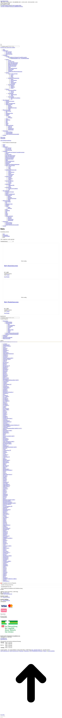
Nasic (4, 472)
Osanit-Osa (5, 488)
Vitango (5, 571)
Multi (4, 467)
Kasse (10, 140)
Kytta (4, 449)
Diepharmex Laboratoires (8, 392)
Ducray (5, 402)
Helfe (4, 434)
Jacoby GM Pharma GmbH (8, 441)
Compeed (5, 388)
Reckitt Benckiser (6, 509)
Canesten (5, 382)
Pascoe (4, 493)
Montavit (5, 466)
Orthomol (5, 487)
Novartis (5, 478)
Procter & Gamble (7, 504)
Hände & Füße (10, 329)
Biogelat (5, 372)
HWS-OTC (5, 438)
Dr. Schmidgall (6, 400)
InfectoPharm (6, 439)
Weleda (4, 574)
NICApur (5, 475)
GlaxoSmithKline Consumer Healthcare (11, 425)
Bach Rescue (6, 362)
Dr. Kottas (5, 398)
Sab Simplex (5, 517)
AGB (30, 650)
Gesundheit (5, 336)
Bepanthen (5, 366)
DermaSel (5, 389)
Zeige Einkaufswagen (4, 140)
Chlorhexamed (6, 387)
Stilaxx (4, 541)
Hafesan (5, 429)
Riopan (4, 515)
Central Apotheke (7, 384)
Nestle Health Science (7, 474)
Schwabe (5, 527)
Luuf (4, 458)
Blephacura (5, 375)
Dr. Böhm (5, 395)
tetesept (4, 554)
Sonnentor (5, 537)
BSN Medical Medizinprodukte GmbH (11, 380)
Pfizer (4, 498)
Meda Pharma (6, 462)
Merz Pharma (6, 465)
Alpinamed (5, 352)
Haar (9, 328)
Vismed (5, 570)
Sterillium (5, 540)
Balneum (5, 363)
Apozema (5, 356)
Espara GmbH (6, 409)
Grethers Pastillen (6, 426)
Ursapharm (5, 562)
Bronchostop (6, 378)
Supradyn (5, 543)
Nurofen (5, 479)
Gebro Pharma (6, 420)
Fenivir (4, 415)
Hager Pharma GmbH (7, 430)
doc (4, 394)
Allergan (5, 349)
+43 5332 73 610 (3, 6)
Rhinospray (5, 512)
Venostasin (5, 564)
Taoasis (4, 549)
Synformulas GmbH (7, 545)
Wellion (5, 575)
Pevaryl (5, 497)
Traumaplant (5, 559)
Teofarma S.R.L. (6, 552)
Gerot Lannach (6, 423)
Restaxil (5, 511)
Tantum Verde (6, 548)
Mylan (4, 471)
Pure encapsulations (7, 506)
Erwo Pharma (6, 408)
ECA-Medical (6, 405)
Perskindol (5, 495)
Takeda (4, 546)
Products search (5, 46)
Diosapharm (5, 393)
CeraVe (5, 385)
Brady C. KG (6, 377)
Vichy (4, 568)
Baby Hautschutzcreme (11, 265)
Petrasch (5, 496)
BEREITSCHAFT (19, 6)
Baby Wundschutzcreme (11, 302)
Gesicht (9, 327)
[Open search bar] (1, 44)
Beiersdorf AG (6, 365)
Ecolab (4, 406)
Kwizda (5, 448)
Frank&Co (5, 417)
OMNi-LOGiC (6, 486)
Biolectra (5, 373)
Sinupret (5, 534)
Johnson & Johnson (7, 442)
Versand (7, 274)
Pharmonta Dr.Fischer (7, 501)
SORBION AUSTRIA (7, 538)
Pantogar (5, 492)
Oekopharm (6, 482)
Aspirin (5, 360)
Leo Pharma (5, 454)
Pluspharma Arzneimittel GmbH (9, 503)
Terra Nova (5, 553)
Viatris (4, 566)
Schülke (5, 526)
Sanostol (5, 522)
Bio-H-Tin (5, 370)
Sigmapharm (6, 529)
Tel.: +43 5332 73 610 (35, 649)
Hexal (4, 437)
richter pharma (6, 514)
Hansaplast (5, 431)
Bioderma (5, 371)
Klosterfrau (5, 445)
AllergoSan (5, 350)
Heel (4, 433)
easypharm (5, 404)
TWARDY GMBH (7, 561)
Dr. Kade (5, 397)
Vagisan (5, 563)
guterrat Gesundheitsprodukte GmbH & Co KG (12, 428)
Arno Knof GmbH (7, 359)
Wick (4, 576)
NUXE (4, 481)
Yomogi (5, 579)
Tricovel (5, 560)
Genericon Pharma (7, 421)
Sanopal (5, 521)
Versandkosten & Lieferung (37, 650)
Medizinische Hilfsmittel (7, 337)
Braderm (5, 376)
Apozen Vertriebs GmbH (8, 358)
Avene (5, 361)
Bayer (4, 364)
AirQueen (5, 348)
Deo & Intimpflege (11, 325)
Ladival (5, 451)
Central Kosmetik (8, 323)
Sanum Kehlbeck (6, 525)
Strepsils (5, 542)
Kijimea (5, 444)
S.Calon (5, 516)
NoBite (4, 477)
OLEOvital (5, 483)
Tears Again (5, 551)
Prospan (5, 505)
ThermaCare (5, 556)
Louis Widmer (6, 456)
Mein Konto (2, 137)
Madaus (5, 459)
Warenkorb (2, 138)
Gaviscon (5, 419)
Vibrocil (5, 567)
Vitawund (5, 572)
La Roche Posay (7, 450)
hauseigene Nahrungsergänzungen (11, 334)
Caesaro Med (6, 381)
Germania (5, 422)
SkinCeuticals (6, 535)
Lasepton (5, 452)
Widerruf (44, 650)
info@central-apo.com (11, 6)
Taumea (5, 550)
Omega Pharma (6, 484)
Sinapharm (5, 532)
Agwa (4, 347)
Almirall (5, 351)
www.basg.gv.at (3, 638)
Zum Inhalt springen (4, 1)
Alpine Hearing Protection (8, 353)
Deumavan (5, 391)
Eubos (4, 410)
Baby (9, 324)
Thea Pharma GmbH (7, 555)
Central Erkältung (8, 322)
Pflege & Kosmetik (6, 338)
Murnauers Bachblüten (7, 470)
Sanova (5, 523)
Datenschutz (26, 650)
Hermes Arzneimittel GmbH (8, 436)
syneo (4, 544)
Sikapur (5, 530)
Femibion (5, 414)
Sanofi (4, 520)
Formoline (5, 416)
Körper (9, 330)
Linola (5, 455)
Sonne (9, 331)
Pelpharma (5, 494)
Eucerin (5, 411)
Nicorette (5, 476)
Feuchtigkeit (10, 326)
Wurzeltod (5, 577)
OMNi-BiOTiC (6, 485)
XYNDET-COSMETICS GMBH (10, 578)
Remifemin (5, 510)
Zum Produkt (6, 276)
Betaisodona (5, 369)
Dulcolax (5, 403)
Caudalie (5, 383)
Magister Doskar (6, 460)
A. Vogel (5, 343)
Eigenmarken (5, 320)
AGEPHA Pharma (7, 345)
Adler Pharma (6, 344)
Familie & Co (5, 335)
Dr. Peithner (5, 399)
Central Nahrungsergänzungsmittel (12, 333)
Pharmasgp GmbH (7, 500)
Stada (4, 539)
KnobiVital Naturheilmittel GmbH (10, 447)
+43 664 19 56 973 (6, 597)
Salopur (5, 518)
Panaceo (5, 490)
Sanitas (4, 519)
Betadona (5, 367)
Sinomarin (5, 533)
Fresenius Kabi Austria (7, 418)
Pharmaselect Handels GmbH (9, 499)
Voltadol (5, 573)
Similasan (5, 531)
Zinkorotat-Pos (6, 581)
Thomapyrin (5, 557)
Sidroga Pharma (6, 528)
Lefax (4, 453)
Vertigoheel (5, 565)
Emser (4, 407)
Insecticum (5, 440)
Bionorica (5, 374)
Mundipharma (6, 468)
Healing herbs (6, 432)
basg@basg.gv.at (3, 639)
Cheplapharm (6, 386)
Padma (4, 489)
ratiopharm (5, 507)
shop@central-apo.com (14, 650)
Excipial (5, 412)
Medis (4, 464)
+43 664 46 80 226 (6, 600)
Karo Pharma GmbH (7, 443)
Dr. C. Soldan (6, 396)
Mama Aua (5, 461)
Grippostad (5, 427)
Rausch (5, 508)
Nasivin (5, 473)
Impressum (21, 650)
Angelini (5, 354)
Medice (4, 463)
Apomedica (5, 355)
